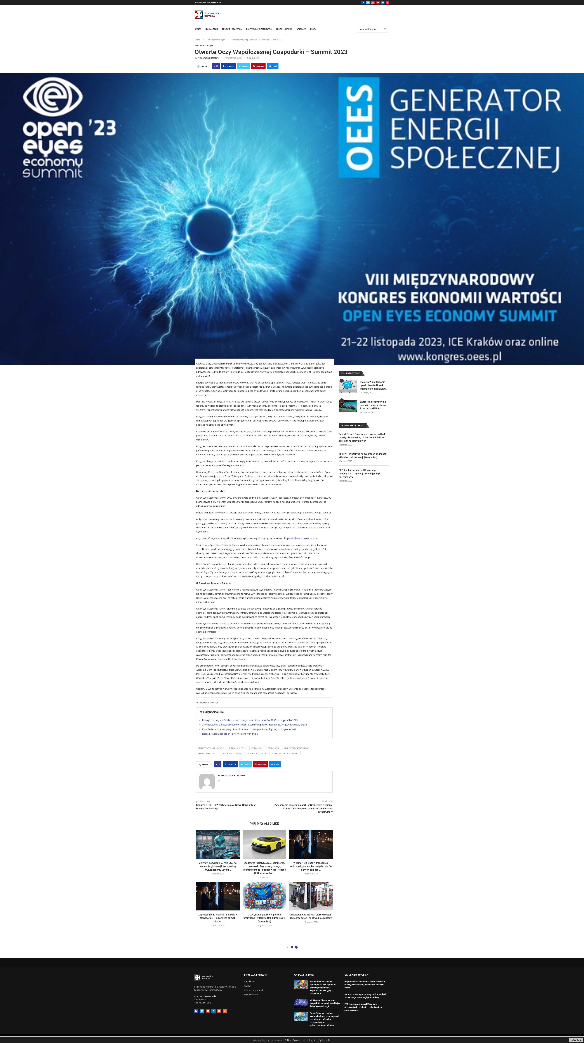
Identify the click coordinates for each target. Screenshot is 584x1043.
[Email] (382, 2)
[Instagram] (373, 2)
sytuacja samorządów (230, 753)
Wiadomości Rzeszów (208, 57)
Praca (313, 29)
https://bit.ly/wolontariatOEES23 (301, 538)
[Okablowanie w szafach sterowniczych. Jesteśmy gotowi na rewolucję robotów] (311, 896)
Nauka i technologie (216, 39)
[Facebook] (363, 2)
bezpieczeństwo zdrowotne (211, 748)
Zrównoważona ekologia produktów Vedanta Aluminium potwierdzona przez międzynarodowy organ (254, 724)
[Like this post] (217, 66)
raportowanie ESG (206, 753)
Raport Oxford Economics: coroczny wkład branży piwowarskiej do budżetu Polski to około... (364, 984)
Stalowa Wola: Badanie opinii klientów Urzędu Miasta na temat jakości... (374, 385)
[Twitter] (368, 2)
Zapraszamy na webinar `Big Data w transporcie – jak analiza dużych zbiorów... (218, 918)
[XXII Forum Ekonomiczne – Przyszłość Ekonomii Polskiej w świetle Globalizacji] (301, 1003)
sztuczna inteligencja (256, 753)
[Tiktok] (387, 2)
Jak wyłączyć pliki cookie (319, 1040)
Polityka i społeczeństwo (259, 29)
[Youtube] (378, 2)
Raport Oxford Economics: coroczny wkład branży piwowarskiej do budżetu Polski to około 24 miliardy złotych (362, 437)
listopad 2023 (273, 748)
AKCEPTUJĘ (576, 1040)
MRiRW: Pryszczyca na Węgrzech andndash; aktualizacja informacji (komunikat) (363, 455)
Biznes (198, 29)
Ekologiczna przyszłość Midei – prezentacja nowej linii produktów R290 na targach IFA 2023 (250, 720)
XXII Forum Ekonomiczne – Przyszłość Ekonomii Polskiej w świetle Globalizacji (325, 1003)
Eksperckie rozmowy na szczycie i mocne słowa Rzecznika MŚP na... (373, 405)
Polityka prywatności (254, 990)
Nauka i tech (211, 29)
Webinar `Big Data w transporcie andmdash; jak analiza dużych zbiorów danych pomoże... (311, 866)
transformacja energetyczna (285, 753)
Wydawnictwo (251, 995)
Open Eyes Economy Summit (296, 748)
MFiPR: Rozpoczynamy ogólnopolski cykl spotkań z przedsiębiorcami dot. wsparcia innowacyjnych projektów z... (323, 987)
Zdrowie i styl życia (232, 29)
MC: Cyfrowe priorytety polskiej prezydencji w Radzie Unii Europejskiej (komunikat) (264, 918)
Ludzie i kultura (284, 29)
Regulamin (249, 981)
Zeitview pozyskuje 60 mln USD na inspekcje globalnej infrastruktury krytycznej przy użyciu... (218, 866)
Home (197, 39)
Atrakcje (301, 29)
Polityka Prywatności (295, 1040)
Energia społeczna (237, 748)
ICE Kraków (256, 748)
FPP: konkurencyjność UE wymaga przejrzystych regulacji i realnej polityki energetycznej (360, 473)
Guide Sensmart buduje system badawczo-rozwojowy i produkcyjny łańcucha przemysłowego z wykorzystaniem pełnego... (324, 1019)
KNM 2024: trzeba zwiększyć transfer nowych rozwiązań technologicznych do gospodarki (249, 729)
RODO (247, 986)
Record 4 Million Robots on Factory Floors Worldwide (230, 733)
